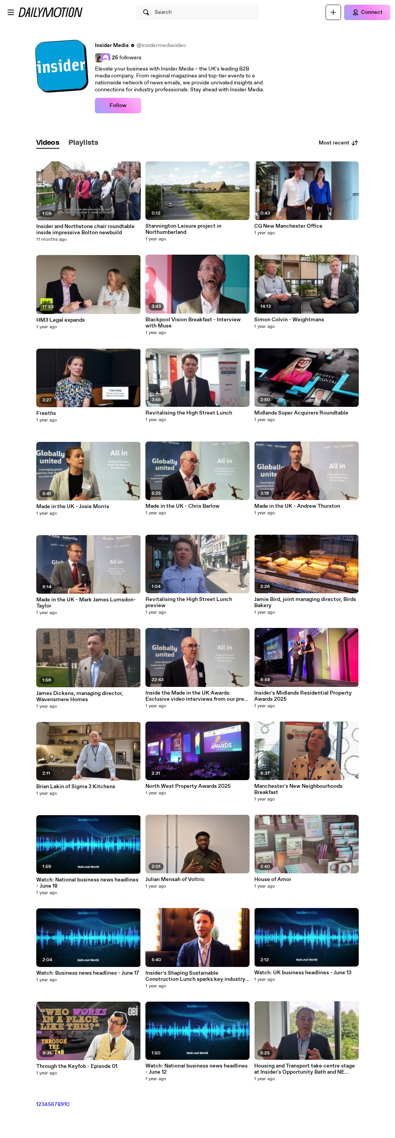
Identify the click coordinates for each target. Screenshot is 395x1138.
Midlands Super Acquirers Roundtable (301, 413)
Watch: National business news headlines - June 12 (196, 1069)
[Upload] (333, 12)
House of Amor (272, 879)
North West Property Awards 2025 (188, 786)
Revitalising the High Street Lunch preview (188, 602)
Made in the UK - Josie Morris (72, 507)
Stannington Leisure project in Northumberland (183, 229)
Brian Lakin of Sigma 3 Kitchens (75, 787)
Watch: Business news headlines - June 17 (87, 973)
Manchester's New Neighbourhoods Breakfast (298, 789)
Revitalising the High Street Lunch (188, 413)
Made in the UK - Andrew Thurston (297, 506)
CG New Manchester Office (288, 226)
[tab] (47, 143)
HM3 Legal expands (60, 320)
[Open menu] (11, 12)
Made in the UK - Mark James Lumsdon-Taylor (86, 603)
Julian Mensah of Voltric (175, 879)
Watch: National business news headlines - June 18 (87, 883)
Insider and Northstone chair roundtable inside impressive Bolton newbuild (85, 229)
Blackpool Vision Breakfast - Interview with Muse (193, 323)
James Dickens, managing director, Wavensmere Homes (79, 696)
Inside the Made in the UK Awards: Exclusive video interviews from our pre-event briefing (195, 696)
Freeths (46, 413)
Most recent (334, 142)
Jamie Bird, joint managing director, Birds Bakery (305, 602)
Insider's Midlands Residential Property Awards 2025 (303, 696)
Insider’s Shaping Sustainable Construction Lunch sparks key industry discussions (195, 976)
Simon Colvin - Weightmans (289, 320)
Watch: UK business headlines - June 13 (302, 973)
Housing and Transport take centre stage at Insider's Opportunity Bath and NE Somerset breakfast (304, 1069)
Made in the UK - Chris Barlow (182, 506)
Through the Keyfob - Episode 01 (76, 1066)
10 (66, 1104)
